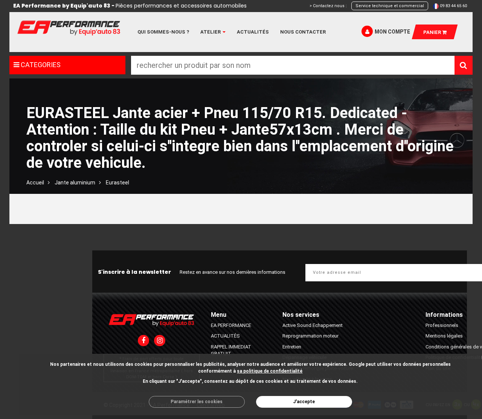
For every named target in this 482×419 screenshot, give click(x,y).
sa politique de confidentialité (269, 371)
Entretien (291, 347)
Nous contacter (303, 32)
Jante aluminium (75, 183)
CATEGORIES (40, 65)
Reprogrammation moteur (310, 336)
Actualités (253, 32)
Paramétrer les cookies (197, 401)
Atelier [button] (211, 32)
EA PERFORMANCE (231, 325)
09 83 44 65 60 (453, 5)
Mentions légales (444, 336)
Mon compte (392, 32)
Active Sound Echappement (312, 325)
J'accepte (304, 401)
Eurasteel (117, 183)
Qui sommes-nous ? (163, 32)
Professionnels (442, 325)
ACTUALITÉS (225, 336)
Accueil (35, 183)
